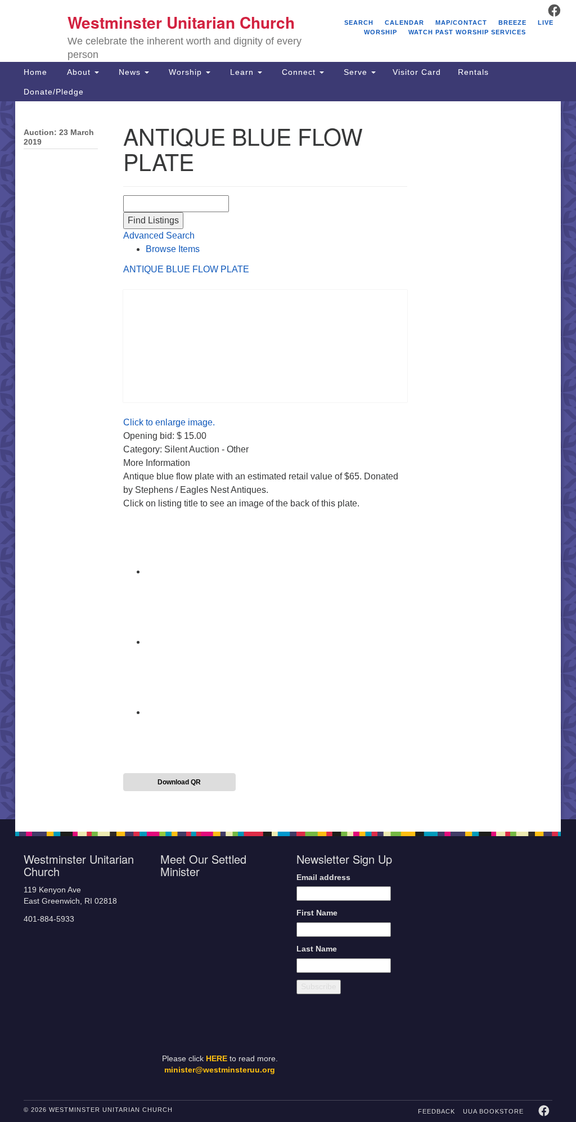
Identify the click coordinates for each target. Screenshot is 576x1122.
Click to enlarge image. (169, 422)
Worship (185, 72)
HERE (216, 1058)
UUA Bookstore (493, 1111)
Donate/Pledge (54, 91)
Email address (323, 877)
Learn (241, 72)
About (78, 72)
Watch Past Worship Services (467, 32)
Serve (355, 72)
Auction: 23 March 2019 (59, 137)
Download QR (179, 782)
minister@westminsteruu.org (219, 1070)
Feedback (436, 1111)
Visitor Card (417, 72)
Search (359, 22)
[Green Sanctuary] (530, 995)
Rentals (473, 72)
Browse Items (173, 249)
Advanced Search (159, 235)
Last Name (316, 949)
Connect (298, 72)
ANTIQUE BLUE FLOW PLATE (186, 269)
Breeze (512, 22)
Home (35, 72)
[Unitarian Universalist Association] (494, 895)
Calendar (404, 22)
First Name (317, 913)
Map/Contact (461, 22)
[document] (288, 460)
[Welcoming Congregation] (469, 995)
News (129, 72)
